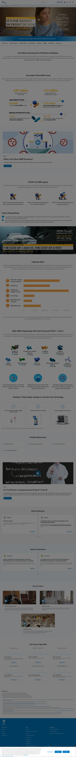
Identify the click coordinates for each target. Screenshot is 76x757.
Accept (66, 751)
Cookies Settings (50, 751)
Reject (58, 751)
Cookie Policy (25, 754)
